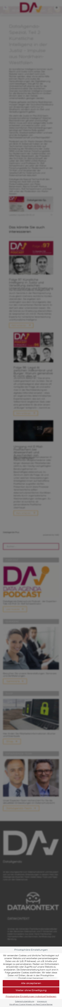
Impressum (42, 1001)
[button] (31, 990)
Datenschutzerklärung (24, 1001)
